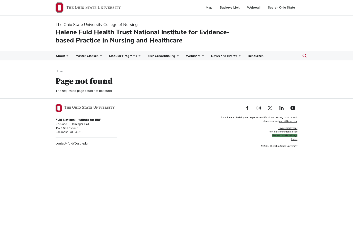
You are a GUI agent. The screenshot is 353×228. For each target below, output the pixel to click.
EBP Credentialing (161, 56)
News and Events (224, 56)
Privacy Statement (287, 128)
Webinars (193, 56)
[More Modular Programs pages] (138, 56)
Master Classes (87, 56)
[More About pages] (66, 56)
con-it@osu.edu (288, 121)
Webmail (253, 7)
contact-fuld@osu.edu (72, 143)
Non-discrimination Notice (282, 132)
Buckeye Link (230, 7)
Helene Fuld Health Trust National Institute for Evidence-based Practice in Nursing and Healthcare (143, 36)
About (60, 56)
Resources (256, 56)
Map (209, 7)
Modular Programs (123, 56)
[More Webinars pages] (202, 56)
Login (294, 139)
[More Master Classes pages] (100, 56)
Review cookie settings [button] (284, 135)
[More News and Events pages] (238, 56)
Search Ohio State (281, 7)
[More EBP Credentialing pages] (177, 56)
